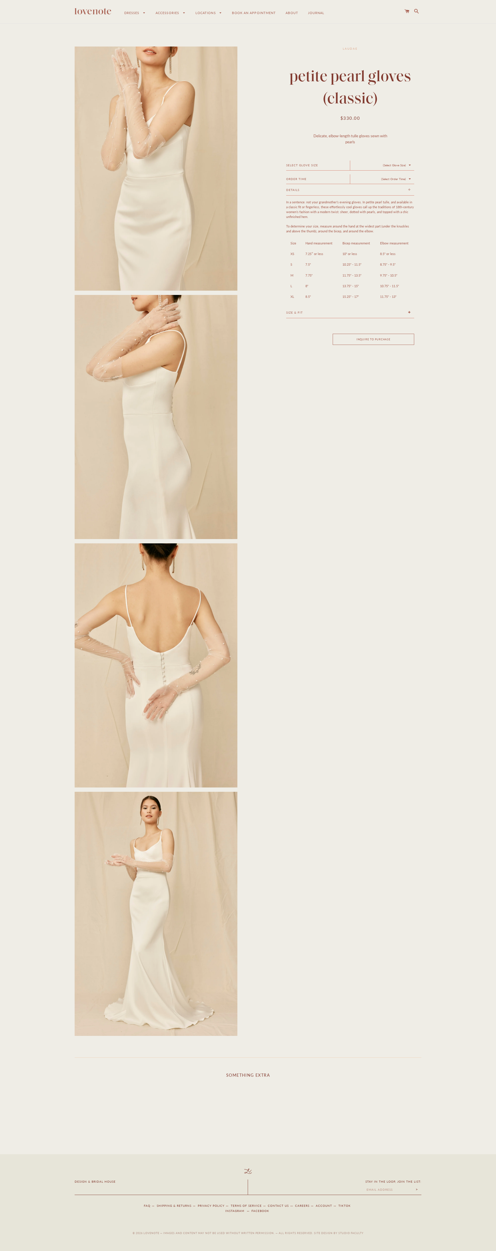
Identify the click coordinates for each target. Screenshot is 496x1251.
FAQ (147, 1205)
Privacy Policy (211, 1205)
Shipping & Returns (174, 1205)
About (292, 13)
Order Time (296, 178)
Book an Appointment (254, 13)
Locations (206, 13)
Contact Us (278, 1205)
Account (324, 1205)
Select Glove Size (302, 165)
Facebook (260, 1211)
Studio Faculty (351, 1233)
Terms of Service (246, 1205)
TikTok (344, 1205)
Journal (316, 13)
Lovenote (151, 1233)
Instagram (235, 1211)
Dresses (132, 13)
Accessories (168, 13)
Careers (302, 1205)
